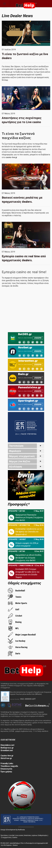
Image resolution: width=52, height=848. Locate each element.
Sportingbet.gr (28, 400)
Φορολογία (15, 451)
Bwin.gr (23, 374)
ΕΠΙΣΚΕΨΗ (37, 338)
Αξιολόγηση (15, 466)
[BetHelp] (25, 670)
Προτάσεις (4, 835)
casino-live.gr (11, 157)
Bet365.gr (25, 334)
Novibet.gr (25, 347)
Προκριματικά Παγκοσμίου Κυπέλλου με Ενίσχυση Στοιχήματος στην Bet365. (29, 517)
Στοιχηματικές (6, 837)
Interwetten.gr (28, 360)
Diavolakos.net (7, 745)
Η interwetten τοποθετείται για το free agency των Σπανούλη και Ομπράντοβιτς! (28, 532)
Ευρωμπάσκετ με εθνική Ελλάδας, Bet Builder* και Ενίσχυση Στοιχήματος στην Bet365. (28, 558)
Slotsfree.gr (6, 758)
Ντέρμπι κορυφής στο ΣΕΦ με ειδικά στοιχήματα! (26, 544)
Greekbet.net (7, 750)
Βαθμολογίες (42, 835)
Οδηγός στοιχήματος (24, 583)
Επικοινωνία (6, 769)
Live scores (19, 835)
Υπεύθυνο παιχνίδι (9, 766)
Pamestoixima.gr (29, 387)
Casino (14, 837)
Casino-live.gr (7, 755)
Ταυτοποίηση (16, 445)
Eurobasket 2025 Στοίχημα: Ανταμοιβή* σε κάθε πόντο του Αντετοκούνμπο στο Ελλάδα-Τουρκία (27, 573)
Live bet (11, 835)
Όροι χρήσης (6, 771)
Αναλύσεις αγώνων (30, 835)
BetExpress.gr (7, 748)
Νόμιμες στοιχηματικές (22, 456)
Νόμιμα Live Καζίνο (19, 461)
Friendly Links (7, 763)
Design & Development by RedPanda (13, 830)
